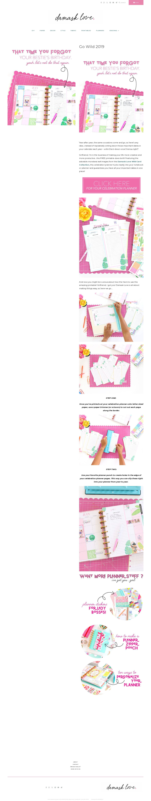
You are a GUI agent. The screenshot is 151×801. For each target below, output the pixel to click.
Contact (75, 764)
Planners (100, 30)
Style (63, 30)
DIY (33, 30)
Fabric (73, 30)
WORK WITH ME (75, 769)
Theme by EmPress (97, 799)
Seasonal (113, 30)
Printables (86, 30)
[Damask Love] (122, 791)
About (75, 762)
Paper (42, 30)
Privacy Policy (75, 766)
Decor (52, 30)
